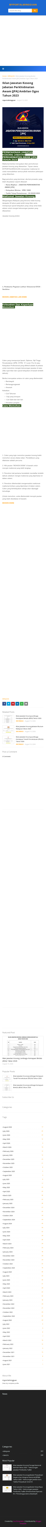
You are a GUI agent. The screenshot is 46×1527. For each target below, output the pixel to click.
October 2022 (23, 1312)
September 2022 (23, 1316)
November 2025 (23, 1163)
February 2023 (23, 1296)
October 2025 (23, 1167)
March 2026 (23, 1147)
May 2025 (23, 1187)
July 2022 (23, 1324)
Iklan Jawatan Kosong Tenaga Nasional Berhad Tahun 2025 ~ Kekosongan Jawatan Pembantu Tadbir (27, 1467)
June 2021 (23, 1364)
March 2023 (23, 1292)
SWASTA (23, 1455)
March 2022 (23, 1340)
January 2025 (23, 1203)
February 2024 (23, 1248)
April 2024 (23, 1240)
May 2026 (23, 1139)
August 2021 (23, 1360)
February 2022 (23, 1344)
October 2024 (23, 1215)
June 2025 (23, 1183)
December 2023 (23, 1256)
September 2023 (23, 1268)
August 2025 (23, 1175)
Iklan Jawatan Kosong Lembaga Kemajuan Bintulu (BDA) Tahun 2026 (28, 717)
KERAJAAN (11, 76)
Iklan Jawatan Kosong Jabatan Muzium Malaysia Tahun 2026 (29, 727)
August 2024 (23, 1224)
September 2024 (23, 1220)
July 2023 (23, 1276)
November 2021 (23, 1356)
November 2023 (23, 1260)
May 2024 (23, 1236)
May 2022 (23, 1332)
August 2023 (23, 1272)
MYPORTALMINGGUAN (23, 4)
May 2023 (23, 1284)
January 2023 (23, 1300)
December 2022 (23, 1304)
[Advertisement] (23, 41)
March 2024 (23, 1244)
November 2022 (23, 1308)
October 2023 (23, 1264)
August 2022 (23, 1320)
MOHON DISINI (8, 503)
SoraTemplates (18, 1521)
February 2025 (23, 1199)
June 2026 (23, 1135)
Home (4, 76)
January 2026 (23, 1155)
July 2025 (23, 1179)
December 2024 (23, 1207)
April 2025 (23, 1191)
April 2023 (23, 1288)
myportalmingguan (8, 100)
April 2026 (23, 1143)
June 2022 (23, 1328)
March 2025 (23, 1195)
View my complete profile (10, 1383)
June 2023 (23, 1280)
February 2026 (23, 1151)
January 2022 (23, 1348)
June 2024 (23, 1232)
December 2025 (23, 1159)
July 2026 (23, 1131)
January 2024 (23, 1252)
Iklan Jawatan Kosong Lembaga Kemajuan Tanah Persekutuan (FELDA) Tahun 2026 (29, 739)
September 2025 (23, 1171)
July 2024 (23, 1228)
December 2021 (23, 1352)
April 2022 (23, 1336)
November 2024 (23, 1212)
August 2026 (23, 1127)
